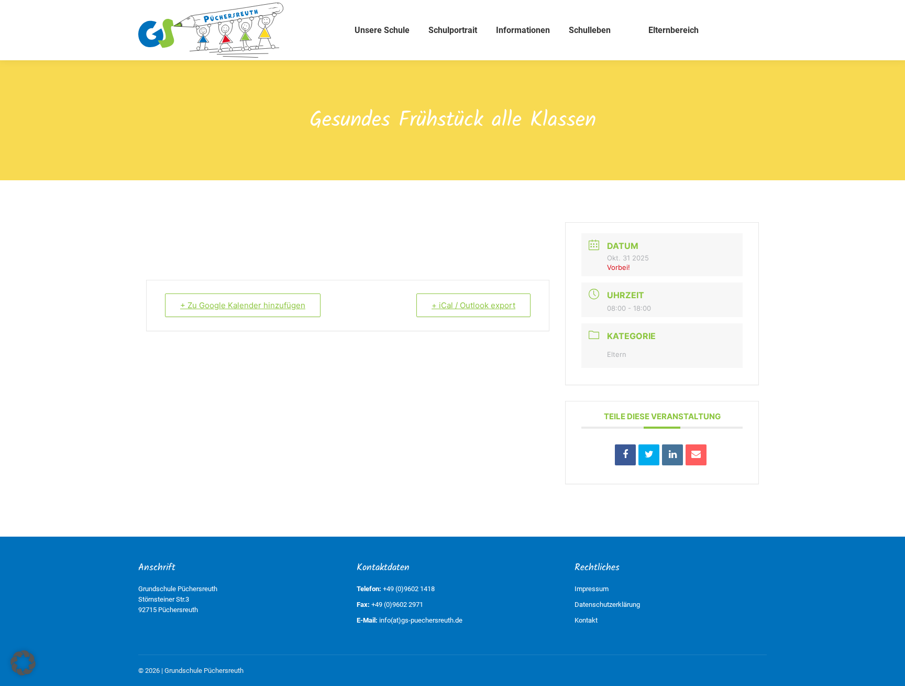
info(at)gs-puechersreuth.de (420, 620)
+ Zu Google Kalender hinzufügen (242, 305)
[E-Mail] (696, 454)
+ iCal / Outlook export (473, 305)
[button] (23, 663)
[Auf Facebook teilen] (625, 454)
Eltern (616, 354)
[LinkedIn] (672, 454)
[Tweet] (648, 454)
